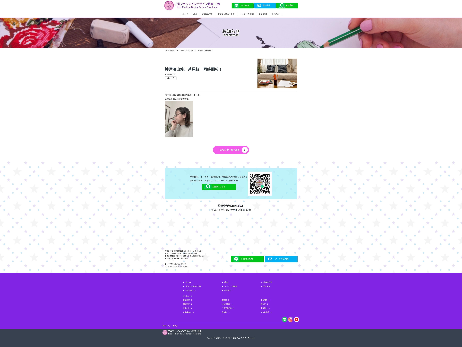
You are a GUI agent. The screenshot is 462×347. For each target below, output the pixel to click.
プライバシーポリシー (170, 326)
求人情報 (263, 14)
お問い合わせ (190, 290)
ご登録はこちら (218, 187)
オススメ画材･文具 (226, 14)
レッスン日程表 (246, 14)
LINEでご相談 (247, 259)
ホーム (185, 14)
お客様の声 (207, 14)
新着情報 (289, 5)
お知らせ (276, 14)
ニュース (170, 78)
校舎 (195, 14)
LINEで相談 (244, 5)
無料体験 (266, 5)
